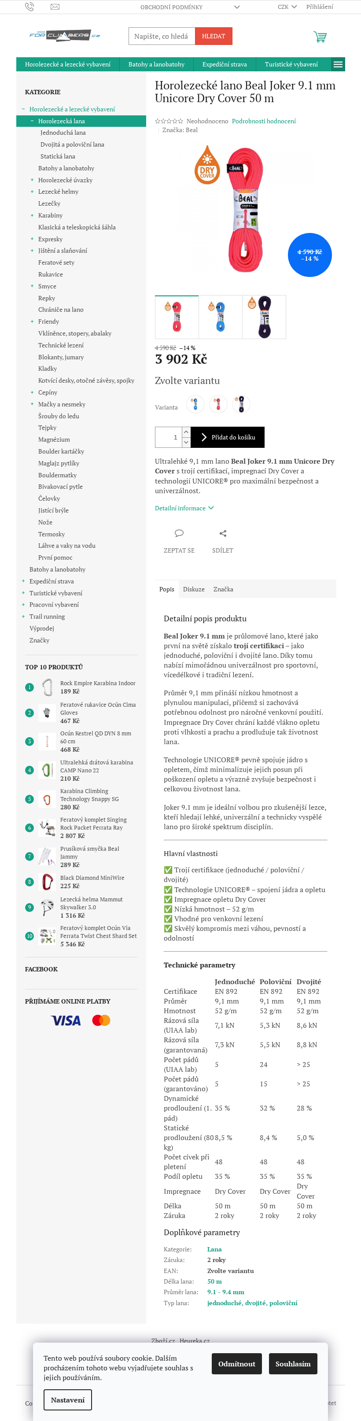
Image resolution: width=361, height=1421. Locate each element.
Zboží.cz (163, 1340)
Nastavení (68, 1400)
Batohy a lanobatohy (66, 168)
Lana (214, 1249)
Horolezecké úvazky (65, 180)
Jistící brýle (53, 510)
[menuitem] (67, 64)
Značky (39, 640)
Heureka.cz (195, 1340)
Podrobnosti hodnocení (264, 121)
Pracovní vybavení (54, 604)
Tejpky (47, 427)
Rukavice (50, 274)
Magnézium (54, 439)
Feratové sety (56, 262)
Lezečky (49, 203)
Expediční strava (51, 581)
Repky (46, 298)
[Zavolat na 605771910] (38, 6)
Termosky (51, 534)
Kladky (47, 368)
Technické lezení (61, 345)
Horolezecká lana (61, 121)
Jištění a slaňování (62, 250)
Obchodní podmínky (171, 7)
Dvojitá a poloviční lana (72, 144)
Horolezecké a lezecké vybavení (72, 109)
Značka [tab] (223, 589)
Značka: (180, 129)
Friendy (48, 321)
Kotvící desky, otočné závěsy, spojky (86, 380)
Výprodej (41, 628)
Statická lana (58, 156)
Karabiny (50, 215)
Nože (45, 522)
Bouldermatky (57, 475)
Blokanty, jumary (61, 357)
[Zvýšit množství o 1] (186, 432)
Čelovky (49, 498)
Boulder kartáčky (61, 451)
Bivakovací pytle (60, 486)
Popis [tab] (166, 589)
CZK (284, 7)
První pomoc (55, 557)
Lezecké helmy (58, 191)
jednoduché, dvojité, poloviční (252, 1303)
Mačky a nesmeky (61, 404)
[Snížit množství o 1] (186, 442)
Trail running (47, 616)
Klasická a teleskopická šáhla (77, 227)
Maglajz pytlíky (58, 463)
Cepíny (47, 392)
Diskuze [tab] (194, 589)
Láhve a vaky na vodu (67, 545)
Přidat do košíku (233, 437)
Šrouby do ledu (58, 416)
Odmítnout (236, 1364)
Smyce (47, 286)
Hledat (213, 36)
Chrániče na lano (61, 309)
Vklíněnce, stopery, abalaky (74, 333)
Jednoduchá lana (63, 132)
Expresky (50, 239)
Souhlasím (293, 1364)
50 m (214, 1281)
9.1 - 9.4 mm (225, 1292)
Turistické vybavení (55, 593)
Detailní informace (180, 508)
